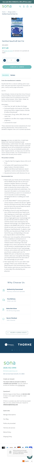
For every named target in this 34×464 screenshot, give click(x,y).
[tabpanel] (9, 344)
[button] (27, 461)
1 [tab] (12, 350)
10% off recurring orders (13, 310)
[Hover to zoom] (17, 27)
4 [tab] (19, 350)
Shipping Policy (7, 436)
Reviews (12, 75)
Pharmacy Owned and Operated (16, 291)
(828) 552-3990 (9, 368)
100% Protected (11, 320)
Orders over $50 (11, 301)
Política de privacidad (9, 423)
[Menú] (31, 6)
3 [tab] (17, 350)
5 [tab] (22, 350)
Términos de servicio (9, 428)
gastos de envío (8, 51)
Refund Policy (7, 432)
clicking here (21, 385)
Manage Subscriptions (9, 414)
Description (5, 75)
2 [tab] (14, 350)
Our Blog (5, 419)
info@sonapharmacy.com (11, 371)
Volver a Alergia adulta (18, 332)
